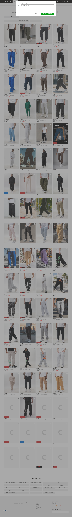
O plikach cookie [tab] (28, 3)
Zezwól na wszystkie (47, 13)
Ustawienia (37, 13)
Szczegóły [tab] (23, 3)
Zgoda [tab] (20, 3)
